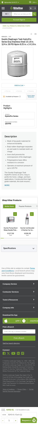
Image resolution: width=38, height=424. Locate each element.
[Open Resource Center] (34, 420)
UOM (4, 415)
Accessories (7, 28)
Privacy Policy (22, 389)
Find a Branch (8, 327)
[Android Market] (28, 319)
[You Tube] (13, 354)
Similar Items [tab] (9, 206)
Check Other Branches (31, 96)
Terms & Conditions (9, 389)
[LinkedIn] (19, 354)
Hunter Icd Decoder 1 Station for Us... (27, 229)
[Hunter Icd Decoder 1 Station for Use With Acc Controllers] (27, 219)
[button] (10, 2)
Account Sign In (19, 20)
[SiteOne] (16, 9)
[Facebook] (5, 354)
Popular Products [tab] (25, 206)
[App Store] (10, 319)
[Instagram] (23, 354)
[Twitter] (9, 354)
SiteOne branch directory (11, 343)
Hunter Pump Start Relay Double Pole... (11, 229)
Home (4, 26)
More (7, 185)
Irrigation (21, 26)
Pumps (28, 26)
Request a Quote (28, 420)
